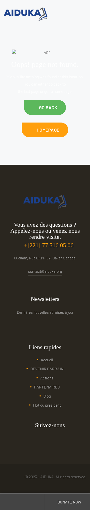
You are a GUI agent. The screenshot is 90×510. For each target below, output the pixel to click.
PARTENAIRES (47, 386)
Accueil (47, 359)
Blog (47, 396)
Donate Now (69, 501)
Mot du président (47, 405)
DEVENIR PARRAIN (47, 368)
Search (22, 502)
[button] (45, 107)
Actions (47, 377)
